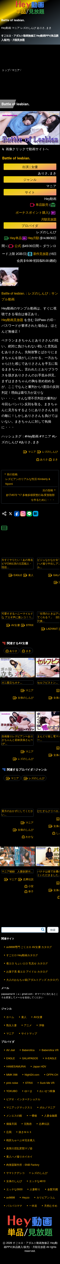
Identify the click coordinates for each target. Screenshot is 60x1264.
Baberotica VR (50, 1050)
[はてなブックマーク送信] (35, 513)
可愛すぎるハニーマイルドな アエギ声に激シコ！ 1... (17, 615)
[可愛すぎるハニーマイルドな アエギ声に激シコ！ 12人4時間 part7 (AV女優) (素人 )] (17, 607)
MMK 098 (11, 1074)
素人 (30, 575)
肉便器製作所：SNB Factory (22, 1164)
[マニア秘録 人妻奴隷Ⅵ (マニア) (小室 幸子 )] (17, 865)
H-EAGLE (51, 1058)
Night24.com (32, 1074)
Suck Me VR (47, 1083)
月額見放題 (48, 219)
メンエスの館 (14, 1115)
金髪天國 (52, 1189)
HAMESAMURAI (16, 1066)
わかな (29, 836)
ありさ (44, 459)
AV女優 (15, 625)
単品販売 (42, 204)
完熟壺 (28, 1124)
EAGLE (18, 575)
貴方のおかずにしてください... (17, 812)
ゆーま (28, 1091)
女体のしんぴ (25, 697)
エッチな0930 (14, 1189)
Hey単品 (16, 237)
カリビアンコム (46, 1197)
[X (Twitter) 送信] (10, 513)
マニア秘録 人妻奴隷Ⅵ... (17, 871)
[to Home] (30, 14)
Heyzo (25, 1197)
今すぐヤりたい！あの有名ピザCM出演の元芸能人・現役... (17, 563)
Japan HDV (39, 1066)
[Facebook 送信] (17, 513)
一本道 (33, 1205)
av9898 (10, 1197)
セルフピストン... (47, 682)
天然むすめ (50, 1205)
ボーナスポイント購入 (32, 212)
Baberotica (28, 1050)
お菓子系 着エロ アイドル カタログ (27, 971)
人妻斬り (35, 1189)
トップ (6, 70)
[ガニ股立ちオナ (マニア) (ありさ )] (17, 676)
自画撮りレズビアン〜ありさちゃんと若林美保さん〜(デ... (17, 739)
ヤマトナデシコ (15, 1173)
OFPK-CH (52, 1074)
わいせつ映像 (47, 1091)
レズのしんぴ (50, 451)
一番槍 (33, 1115)
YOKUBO (11, 1091)
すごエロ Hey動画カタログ (22, 955)
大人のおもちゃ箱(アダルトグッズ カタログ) (32, 979)
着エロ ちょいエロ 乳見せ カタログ (27, 963)
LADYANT (52, 628)
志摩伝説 (28, 879)
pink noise (12, 1083)
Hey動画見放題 (12, 319)
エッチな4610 (37, 1181)
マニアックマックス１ (19, 1107)
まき (55, 459)
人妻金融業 (50, 1115)
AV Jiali (10, 1050)
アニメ (28, 1025)
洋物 (41, 1025)
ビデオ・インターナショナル (23, 1099)
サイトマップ (29, 1033)
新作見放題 (40, 253)
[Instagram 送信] (23, 513)
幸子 (30, 891)
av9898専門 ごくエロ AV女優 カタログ (29, 947)
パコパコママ (14, 1205)
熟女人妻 (11, 1025)
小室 (30, 886)
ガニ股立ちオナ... (12, 682)
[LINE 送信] (29, 513)
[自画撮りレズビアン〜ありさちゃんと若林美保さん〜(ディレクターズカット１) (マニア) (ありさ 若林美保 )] (17, 730)
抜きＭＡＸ (25, 1132)
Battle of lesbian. (16, 158)
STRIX (29, 625)
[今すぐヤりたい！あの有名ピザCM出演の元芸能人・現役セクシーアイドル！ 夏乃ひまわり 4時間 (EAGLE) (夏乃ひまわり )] (17, 554)
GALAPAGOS (30, 1058)
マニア (32, 451)
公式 (18, 245)
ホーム (10, 1017)
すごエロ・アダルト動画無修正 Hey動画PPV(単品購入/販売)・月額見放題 (29, 38)
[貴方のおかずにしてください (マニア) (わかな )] (17, 805)
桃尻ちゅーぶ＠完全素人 (20, 1140)
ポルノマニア (47, 1107)
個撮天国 (11, 1124)
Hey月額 (33, 237)
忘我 (9, 1132)
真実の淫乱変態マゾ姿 (19, 1148)
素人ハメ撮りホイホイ (19, 1156)
